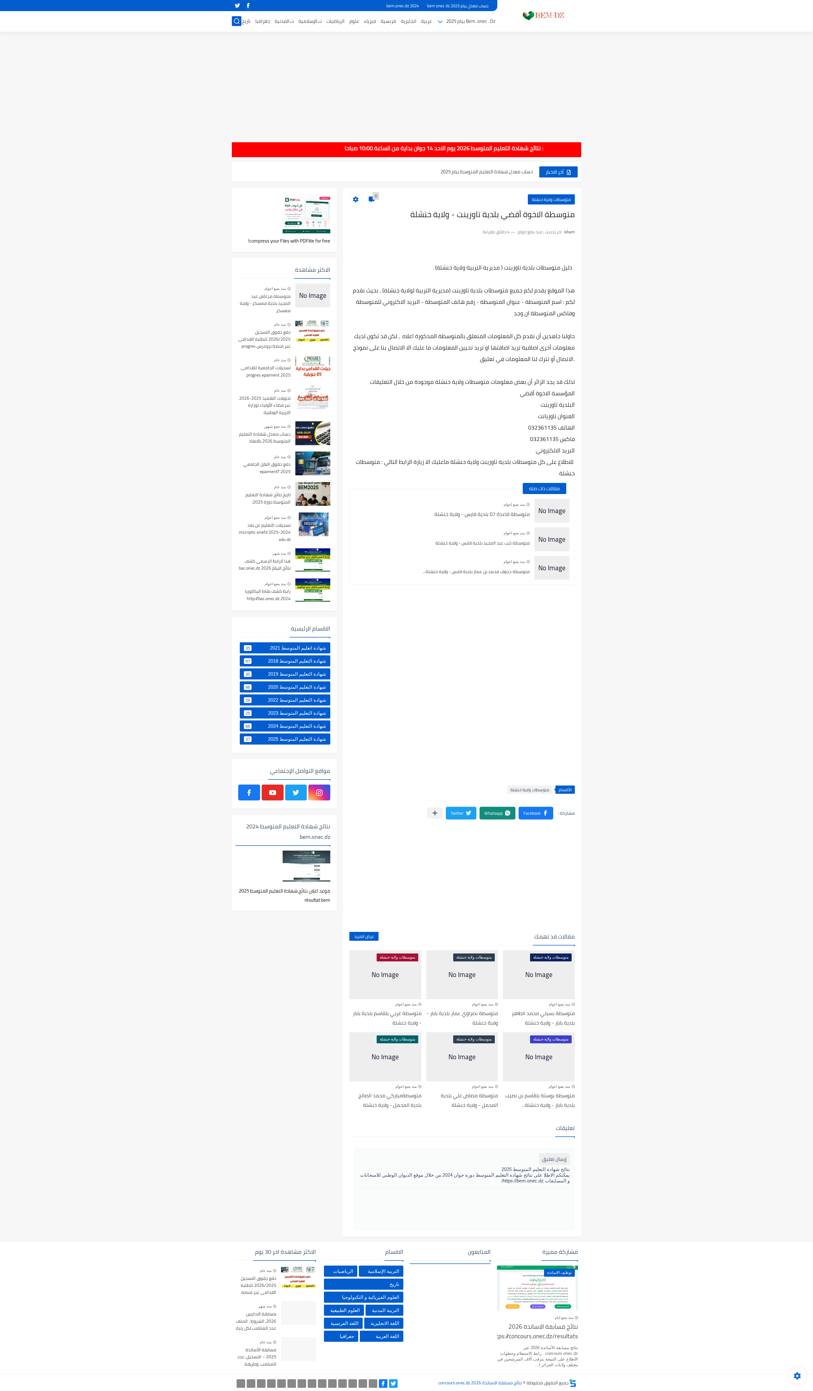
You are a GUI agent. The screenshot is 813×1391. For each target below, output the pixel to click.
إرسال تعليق (554, 1159)
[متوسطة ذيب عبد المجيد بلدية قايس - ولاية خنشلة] (551, 539)
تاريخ (246, 21)
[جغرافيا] (251, 1383)
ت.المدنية (284, 21)
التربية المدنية (385, 1310)
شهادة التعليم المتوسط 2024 (285, 726)
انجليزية (408, 21)
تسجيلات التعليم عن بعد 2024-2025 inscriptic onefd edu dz (265, 533)
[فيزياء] (302, 1383)
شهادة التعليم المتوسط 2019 (285, 674)
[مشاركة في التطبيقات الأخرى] (435, 813)
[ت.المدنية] (261, 1383)
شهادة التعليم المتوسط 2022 (285, 700)
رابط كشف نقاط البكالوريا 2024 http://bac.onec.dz (268, 595)
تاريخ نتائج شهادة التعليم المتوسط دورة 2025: (268, 498)
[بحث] (236, 21)
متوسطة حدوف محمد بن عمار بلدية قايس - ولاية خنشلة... (476, 571)
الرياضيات (335, 21)
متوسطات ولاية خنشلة (551, 199)
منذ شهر (279, 553)
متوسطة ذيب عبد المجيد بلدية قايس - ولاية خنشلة (482, 543)
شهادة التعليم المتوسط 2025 (285, 739)
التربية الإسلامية (383, 1271)
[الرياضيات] (281, 1383)
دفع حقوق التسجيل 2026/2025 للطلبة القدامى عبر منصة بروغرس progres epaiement (264, 340)
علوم (354, 21)
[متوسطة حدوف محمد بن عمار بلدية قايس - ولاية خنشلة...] (551, 568)
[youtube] (273, 792)
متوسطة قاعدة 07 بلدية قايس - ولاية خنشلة (482, 514)
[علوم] (291, 1383)
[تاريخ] (241, 1383)
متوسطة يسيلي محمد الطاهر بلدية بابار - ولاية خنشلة (543, 1017)
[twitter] (237, 5)
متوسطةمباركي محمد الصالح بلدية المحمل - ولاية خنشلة (390, 1100)
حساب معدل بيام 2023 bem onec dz (457, 6)
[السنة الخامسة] (342, 1383)
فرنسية (388, 21)
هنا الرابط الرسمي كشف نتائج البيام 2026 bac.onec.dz (265, 565)
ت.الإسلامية (310, 21)
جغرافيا (262, 21)
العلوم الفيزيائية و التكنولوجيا (370, 1297)
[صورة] (312, 295)
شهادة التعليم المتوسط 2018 (285, 661)
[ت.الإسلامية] (271, 1383)
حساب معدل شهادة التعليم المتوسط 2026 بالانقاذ (265, 438)
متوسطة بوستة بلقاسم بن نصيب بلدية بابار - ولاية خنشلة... (540, 1100)
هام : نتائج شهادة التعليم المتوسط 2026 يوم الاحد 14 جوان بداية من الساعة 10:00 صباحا (471, 148)
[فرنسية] (312, 1383)
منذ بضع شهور (275, 426)
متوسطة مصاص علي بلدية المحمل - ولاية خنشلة (469, 1100)
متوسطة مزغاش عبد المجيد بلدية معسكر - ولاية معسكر (265, 304)
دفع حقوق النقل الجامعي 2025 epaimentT (267, 468)
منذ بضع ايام (564, 1317)
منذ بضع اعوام (514, 504)
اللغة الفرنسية (345, 1323)
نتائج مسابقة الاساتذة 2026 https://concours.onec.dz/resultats (537, 1332)
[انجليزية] (322, 1383)
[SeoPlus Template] (572, 1383)
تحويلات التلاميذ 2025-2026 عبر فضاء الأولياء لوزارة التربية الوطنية (265, 406)
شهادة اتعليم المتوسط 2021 (285, 648)
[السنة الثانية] (373, 1383)
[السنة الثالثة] (363, 1383)
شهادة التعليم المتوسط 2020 (285, 687)
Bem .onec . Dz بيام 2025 (470, 21)
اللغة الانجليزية (385, 1323)
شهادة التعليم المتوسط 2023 (285, 713)
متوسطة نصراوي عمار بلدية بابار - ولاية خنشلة (462, 1017)
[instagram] (319, 792)
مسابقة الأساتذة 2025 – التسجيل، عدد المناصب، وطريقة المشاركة (256, 1357)
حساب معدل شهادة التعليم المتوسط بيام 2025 (486, 171)
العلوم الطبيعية (345, 1310)
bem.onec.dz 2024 (402, 6)
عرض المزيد (364, 936)
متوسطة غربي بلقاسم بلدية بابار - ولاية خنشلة (387, 1017)
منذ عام (280, 324)
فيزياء (370, 21)
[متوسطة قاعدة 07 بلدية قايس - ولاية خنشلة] (551, 511)
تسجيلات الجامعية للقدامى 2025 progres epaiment (266, 371)
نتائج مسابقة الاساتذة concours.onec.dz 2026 (480, 1383)
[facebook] (248, 5)
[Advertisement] (406, 82)
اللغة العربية (387, 1336)
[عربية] (332, 1383)
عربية (426, 21)
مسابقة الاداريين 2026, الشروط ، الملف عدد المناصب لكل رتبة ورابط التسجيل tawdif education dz (256, 1321)
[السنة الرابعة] (352, 1383)
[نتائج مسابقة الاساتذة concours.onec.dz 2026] (541, 15)
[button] (536, 813)
